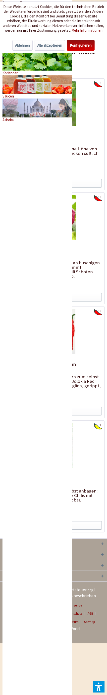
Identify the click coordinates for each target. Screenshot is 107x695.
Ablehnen (22, 45)
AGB (90, 613)
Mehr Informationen (87, 30)
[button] (99, 687)
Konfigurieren (81, 45)
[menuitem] (92, 613)
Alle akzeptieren (49, 45)
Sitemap (89, 622)
